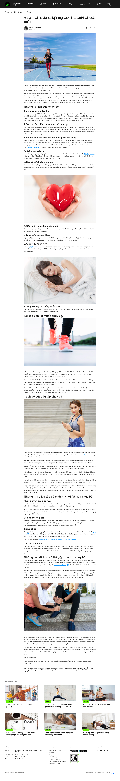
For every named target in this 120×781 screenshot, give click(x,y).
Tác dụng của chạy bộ (34, 147)
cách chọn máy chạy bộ (61, 565)
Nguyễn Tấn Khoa (35, 27)
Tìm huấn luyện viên (55, 759)
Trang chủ (8, 12)
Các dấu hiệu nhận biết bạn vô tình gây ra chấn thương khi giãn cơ (59, 705)
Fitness (29, 12)
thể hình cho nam (61, 670)
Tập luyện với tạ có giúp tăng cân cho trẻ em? (96, 705)
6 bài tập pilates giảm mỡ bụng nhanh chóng (96, 733)
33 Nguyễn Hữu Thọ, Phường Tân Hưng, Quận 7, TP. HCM (29, 751)
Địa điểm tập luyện (17, 4)
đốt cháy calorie (89, 154)
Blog (50, 754)
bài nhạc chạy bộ (83, 455)
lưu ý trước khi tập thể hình (73, 668)
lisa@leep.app (19, 758)
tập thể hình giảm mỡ (34, 670)
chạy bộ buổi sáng (32, 247)
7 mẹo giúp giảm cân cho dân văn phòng (20, 705)
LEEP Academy (71, 4)
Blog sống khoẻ (19, 12)
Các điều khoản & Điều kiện (57, 761)
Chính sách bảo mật (55, 763)
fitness (31, 668)
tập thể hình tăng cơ (48, 670)
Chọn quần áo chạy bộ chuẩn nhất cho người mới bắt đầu (57, 540)
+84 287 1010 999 (20, 756)
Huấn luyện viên (30, 4)
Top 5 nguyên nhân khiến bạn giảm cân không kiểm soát (59, 733)
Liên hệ (51, 752)
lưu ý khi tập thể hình (40, 668)
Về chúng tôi (99, 4)
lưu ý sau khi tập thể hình (56, 668)
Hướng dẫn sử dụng (55, 750)
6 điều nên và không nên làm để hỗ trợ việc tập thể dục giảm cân (20, 733)
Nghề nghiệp (109, 4)
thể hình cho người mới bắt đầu (77, 670)
